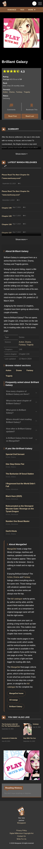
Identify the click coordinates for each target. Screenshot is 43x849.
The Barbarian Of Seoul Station (20, 474)
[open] (40, 3)
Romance (12, 10)
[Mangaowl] (5, 3)
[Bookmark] (32, 106)
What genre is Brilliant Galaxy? (16, 411)
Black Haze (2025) (14, 496)
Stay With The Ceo (29, 738)
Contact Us (21, 836)
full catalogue (16, 599)
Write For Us (21, 839)
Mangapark (21, 823)
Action (5, 92)
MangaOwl (11, 549)
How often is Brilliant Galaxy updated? (18, 430)
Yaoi (22, 10)
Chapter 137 (7, 233)
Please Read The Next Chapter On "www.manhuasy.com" (15, 193)
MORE (30, 10)
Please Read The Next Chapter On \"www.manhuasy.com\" (15, 176)
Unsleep (35, 724)
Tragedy (27, 92)
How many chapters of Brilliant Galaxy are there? (17, 392)
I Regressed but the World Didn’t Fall (20, 485)
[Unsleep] (27, 729)
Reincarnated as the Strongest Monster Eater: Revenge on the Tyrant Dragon (20, 509)
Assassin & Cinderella (9, 738)
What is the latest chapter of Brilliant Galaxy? (18, 402)
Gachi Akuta (11, 531)
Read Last (30, 116)
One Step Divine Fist (15, 464)
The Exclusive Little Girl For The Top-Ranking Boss (11, 725)
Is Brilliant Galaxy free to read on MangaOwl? (19, 439)
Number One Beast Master (18, 521)
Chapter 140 (7, 208)
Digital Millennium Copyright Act (21, 833)
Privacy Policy (21, 830)
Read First (12, 116)
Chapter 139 (7, 216)
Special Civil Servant (15, 454)
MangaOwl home (16, 693)
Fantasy (19, 92)
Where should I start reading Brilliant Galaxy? (19, 420)
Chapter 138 (7, 224)
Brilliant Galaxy (15, 706)
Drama (11, 92)
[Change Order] (5, 166)
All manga (13, 700)
